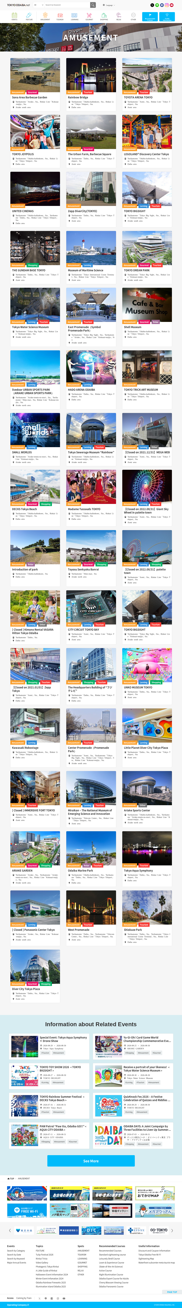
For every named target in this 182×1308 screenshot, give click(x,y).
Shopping (32, 265)
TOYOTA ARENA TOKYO (138, 97)
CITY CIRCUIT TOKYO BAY (83, 629)
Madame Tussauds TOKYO (84, 509)
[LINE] (157, 5)
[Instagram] (167, 5)
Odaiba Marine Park (80, 870)
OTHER (133, 19)
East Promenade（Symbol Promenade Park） (84, 328)
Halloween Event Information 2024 (52, 1274)
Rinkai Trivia (41, 1258)
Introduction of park (25, 569)
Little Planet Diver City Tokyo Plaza (146, 747)
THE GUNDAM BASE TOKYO (28, 270)
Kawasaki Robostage (25, 747)
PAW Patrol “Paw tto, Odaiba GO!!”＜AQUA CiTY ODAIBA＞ (63, 1128)
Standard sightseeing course (112, 1254)
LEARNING (74, 19)
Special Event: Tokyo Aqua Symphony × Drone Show (63, 1039)
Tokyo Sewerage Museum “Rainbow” (91, 452)
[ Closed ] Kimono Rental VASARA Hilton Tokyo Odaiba (32, 631)
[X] (152, 5)
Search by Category (16, 1250)
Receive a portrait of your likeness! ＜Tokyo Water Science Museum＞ (147, 1068)
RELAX (118, 19)
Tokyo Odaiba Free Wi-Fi (149, 1254)
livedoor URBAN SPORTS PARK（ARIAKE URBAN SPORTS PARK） (33, 391)
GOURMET (89, 19)
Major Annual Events (16, 1262)
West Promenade (78, 929)
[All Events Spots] (38, 5)
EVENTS (14, 19)
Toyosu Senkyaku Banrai (83, 569)
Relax (155, 321)
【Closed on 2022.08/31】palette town (145, 571)
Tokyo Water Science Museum (30, 327)
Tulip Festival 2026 (44, 1254)
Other (154, 447)
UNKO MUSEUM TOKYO (138, 687)
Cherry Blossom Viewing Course (113, 1282)
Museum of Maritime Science (85, 270)
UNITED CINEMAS (23, 211)
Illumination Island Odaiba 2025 (51, 1286)
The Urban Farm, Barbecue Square (89, 154)
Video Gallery (42, 1262)
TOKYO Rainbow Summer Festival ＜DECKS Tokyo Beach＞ (62, 1098)
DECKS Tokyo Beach (24, 509)
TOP (12, 1178)
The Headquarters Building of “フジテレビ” (90, 689)
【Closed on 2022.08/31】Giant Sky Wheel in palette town (146, 510)
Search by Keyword (16, 1258)
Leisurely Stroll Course (109, 1258)
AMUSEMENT (45, 19)
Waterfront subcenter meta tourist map (156, 1262)
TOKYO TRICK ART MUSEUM (141, 389)
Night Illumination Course (111, 1274)
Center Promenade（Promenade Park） (88, 749)
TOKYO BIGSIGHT (134, 211)
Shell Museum (132, 327)
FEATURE (29, 19)
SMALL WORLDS (22, 452)
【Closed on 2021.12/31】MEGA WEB (147, 452)
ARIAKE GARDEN (22, 870)
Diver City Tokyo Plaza (26, 989)
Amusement (18, 92)
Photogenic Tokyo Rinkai (47, 1266)
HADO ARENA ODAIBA (81, 389)
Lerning (143, 206)
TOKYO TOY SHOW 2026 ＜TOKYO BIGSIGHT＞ (60, 1068)
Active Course (105, 1270)
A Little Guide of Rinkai (46, 1270)
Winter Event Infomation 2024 (49, 1278)
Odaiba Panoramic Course (111, 1286)
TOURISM (59, 19)
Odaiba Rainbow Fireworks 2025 (51, 1282)
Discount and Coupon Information (154, 1250)
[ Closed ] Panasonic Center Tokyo (33, 929)
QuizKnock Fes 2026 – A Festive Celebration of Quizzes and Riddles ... (147, 1098)
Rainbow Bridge (78, 97)
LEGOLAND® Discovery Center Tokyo (146, 154)
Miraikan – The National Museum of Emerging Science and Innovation (90, 812)
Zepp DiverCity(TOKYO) (82, 211)
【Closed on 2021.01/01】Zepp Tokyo (31, 689)
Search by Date (14, 1254)
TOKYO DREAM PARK (137, 270)
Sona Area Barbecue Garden (29, 97)
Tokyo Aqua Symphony (138, 870)
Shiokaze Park (133, 929)
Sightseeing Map (146, 1258)
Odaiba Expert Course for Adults (114, 1278)
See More (91, 1160)
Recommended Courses (110, 1250)
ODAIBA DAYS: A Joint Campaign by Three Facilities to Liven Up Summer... (147, 1128)
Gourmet (32, 92)
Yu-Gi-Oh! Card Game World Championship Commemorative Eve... (147, 1039)
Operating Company (17, 1304)
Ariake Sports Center (137, 810)
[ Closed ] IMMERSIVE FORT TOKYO (33, 810)
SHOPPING (104, 19)
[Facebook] (162, 5)
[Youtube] (171, 5)
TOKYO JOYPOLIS (23, 154)
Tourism (88, 92)
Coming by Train (24, 1297)
